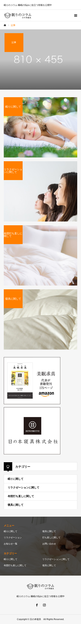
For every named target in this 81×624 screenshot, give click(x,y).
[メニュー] (75, 15)
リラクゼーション (13, 537)
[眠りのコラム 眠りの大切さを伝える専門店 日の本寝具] (18, 15)
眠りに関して (16, 478)
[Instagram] (44, 605)
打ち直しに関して (51, 537)
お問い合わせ (49, 543)
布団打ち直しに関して (21, 496)
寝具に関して (16, 504)
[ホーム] (5, 25)
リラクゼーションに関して (23, 487)
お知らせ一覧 (10, 543)
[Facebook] (37, 605)
